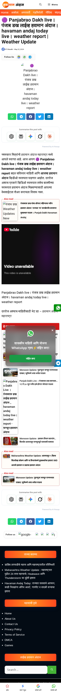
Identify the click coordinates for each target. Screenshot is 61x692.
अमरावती (25, 12)
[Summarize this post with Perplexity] (21, 136)
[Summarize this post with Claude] (49, 136)
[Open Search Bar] (40, 4)
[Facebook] (48, 535)
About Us (10, 618)
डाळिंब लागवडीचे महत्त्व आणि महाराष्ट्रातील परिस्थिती (30, 564)
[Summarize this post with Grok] (40, 136)
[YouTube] (43, 535)
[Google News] (26, 534)
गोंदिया (49, 12)
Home (4, 12)
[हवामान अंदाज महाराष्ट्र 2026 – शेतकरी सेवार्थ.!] (13, 4)
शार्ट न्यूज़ (23, 690)
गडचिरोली (38, 12)
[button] (12, 116)
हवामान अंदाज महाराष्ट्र (34, 154)
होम (7, 690)
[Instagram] (53, 535)
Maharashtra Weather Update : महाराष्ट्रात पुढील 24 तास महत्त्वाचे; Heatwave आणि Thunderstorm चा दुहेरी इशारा (28, 574)
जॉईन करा (30, 358)
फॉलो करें (38, 690)
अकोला (14, 12)
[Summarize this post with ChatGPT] (11, 136)
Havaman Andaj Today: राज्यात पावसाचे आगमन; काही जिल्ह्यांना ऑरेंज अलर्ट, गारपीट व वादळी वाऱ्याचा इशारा (30, 587)
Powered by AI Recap (50, 147)
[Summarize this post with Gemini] (30, 136)
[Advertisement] (30, 656)
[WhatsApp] (37, 535)
